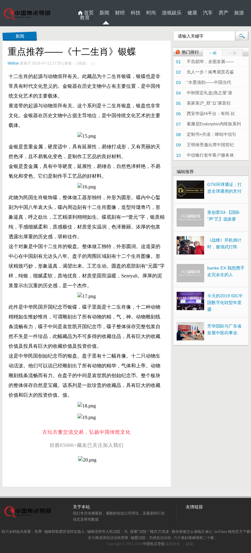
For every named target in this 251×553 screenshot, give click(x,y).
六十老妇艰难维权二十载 (194, 538)
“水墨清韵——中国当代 (209, 82)
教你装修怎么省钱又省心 (192, 531)
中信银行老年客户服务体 (210, 155)
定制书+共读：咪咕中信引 (211, 134)
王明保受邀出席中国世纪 (210, 144)
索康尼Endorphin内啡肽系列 (214, 123)
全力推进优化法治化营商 (108, 538)
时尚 (151, 12)
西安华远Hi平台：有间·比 (211, 113)
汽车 (208, 12)
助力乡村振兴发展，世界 (22, 531)
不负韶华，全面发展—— (210, 61)
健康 (192, 12)
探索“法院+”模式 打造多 (149, 531)
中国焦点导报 (154, 544)
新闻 (104, 12)
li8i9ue (13, 63)
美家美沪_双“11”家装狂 (209, 103)
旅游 (239, 12)
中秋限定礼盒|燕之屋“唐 (209, 92)
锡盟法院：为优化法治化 (151, 538)
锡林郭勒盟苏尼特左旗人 (64, 531)
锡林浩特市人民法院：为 (107, 531)
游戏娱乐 (172, 12)
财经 (120, 12)
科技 (135, 12)
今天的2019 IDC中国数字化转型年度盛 (225, 302)
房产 (223, 12)
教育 (85, 17)
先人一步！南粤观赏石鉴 (210, 71)
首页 (89, 12)
